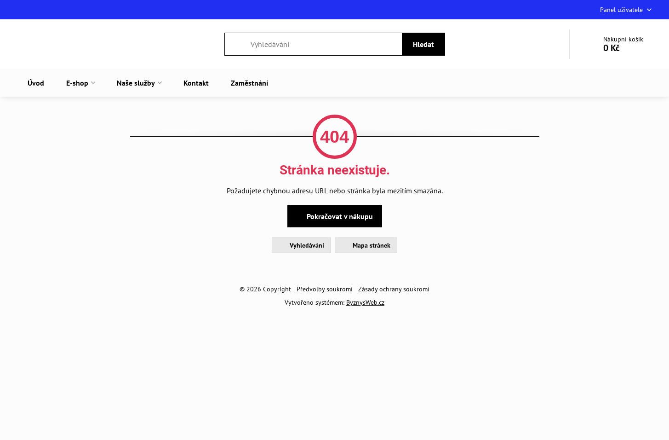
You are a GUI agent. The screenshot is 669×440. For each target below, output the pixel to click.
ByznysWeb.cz (365, 302)
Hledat (423, 44)
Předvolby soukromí (325, 289)
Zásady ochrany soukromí (393, 289)
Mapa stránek (370, 245)
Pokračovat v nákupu (339, 216)
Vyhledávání (306, 245)
